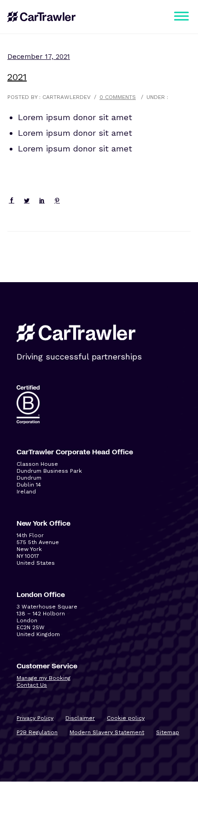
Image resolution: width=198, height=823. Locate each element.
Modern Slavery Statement (107, 732)
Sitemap (167, 732)
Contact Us (32, 685)
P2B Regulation (37, 732)
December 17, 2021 (38, 56)
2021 (17, 76)
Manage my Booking (43, 678)
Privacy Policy (35, 718)
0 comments (117, 97)
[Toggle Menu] (181, 16)
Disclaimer (80, 718)
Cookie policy (126, 718)
